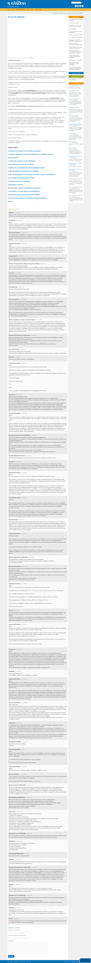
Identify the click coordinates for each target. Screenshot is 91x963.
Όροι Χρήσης (9, 961)
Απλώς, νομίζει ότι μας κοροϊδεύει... (76, 35)
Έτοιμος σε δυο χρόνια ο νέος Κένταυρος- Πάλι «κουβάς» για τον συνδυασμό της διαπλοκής (75, 68)
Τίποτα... (10, 201)
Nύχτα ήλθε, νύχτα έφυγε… (74, 22)
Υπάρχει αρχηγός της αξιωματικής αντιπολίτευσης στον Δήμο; (75, 48)
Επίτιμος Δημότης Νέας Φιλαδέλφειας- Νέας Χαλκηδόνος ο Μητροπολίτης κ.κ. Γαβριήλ (75, 51)
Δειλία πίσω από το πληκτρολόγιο (75, 60)
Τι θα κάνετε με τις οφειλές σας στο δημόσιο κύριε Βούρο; (24, 151)
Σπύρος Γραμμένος (72, 28)
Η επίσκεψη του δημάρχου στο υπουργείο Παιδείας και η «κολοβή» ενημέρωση (30, 154)
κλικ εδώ (73, 78)
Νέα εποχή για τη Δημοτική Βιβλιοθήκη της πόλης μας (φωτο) (75, 40)
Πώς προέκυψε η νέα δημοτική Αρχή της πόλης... (22, 177)
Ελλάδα (27, 9)
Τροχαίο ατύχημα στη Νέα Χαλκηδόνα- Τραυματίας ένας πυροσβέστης (74, 56)
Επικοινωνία (28, 961)
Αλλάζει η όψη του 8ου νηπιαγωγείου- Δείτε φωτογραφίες (75, 44)
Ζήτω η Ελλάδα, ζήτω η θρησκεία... (75, 37)
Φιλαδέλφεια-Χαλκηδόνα (20, 9)
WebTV (13, 9)
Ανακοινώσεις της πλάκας (15, 184)
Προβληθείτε (16, 961)
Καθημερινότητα (38, 9)
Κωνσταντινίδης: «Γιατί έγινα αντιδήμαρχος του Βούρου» (24, 188)
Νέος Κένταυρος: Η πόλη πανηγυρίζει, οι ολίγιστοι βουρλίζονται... (74, 63)
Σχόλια (27, 57)
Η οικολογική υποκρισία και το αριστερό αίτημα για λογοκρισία (75, 26)
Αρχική (9, 9)
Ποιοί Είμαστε (22, 961)
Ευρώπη (32, 9)
